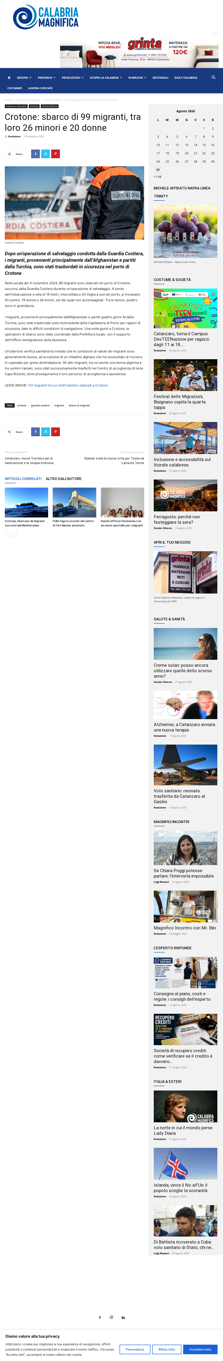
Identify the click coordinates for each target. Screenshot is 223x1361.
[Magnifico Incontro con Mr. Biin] (185, 906)
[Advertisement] (111, 1292)
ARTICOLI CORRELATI (23, 478)
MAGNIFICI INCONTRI (171, 822)
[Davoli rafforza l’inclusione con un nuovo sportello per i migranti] (122, 502)
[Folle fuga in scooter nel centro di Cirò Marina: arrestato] (74, 502)
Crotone (34, 106)
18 (167, 153)
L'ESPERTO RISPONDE (173, 948)
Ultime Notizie (49, 106)
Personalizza (135, 1349)
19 (177, 153)
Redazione (14, 136)
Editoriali (160, 78)
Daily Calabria (185, 78)
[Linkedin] (123, 1317)
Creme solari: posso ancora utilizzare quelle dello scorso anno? (183, 671)
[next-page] (14, 534)
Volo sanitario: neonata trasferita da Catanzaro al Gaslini (179, 796)
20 (186, 153)
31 (158, 170)
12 (177, 145)
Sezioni (22, 78)
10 (158, 145)
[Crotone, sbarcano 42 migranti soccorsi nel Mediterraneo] (26, 502)
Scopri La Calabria (104, 78)
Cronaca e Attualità (28, 100)
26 (177, 161)
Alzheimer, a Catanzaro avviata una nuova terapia (184, 727)
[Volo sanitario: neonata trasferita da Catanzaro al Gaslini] (185, 765)
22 (204, 153)
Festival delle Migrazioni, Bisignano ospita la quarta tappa (180, 402)
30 (213, 161)
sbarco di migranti (79, 405)
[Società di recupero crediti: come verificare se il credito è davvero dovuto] (185, 1029)
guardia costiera (40, 405)
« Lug (157, 176)
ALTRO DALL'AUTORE (64, 478)
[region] (111, 1345)
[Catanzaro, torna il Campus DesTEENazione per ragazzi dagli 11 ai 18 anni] (185, 308)
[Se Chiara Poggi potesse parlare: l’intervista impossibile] (185, 848)
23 (213, 153)
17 (158, 153)
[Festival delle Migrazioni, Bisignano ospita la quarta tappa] (185, 375)
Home (8, 100)
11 (167, 145)
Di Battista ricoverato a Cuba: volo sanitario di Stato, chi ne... (184, 1244)
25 (167, 161)
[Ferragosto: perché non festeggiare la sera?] (185, 495)
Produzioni (71, 78)
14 (195, 145)
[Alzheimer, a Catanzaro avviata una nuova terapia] (185, 705)
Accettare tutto (200, 1349)
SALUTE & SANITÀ (169, 619)
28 (195, 161)
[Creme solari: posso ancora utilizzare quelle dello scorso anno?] (185, 644)
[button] (213, 78)
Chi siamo (14, 88)
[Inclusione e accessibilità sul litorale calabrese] (185, 438)
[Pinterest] (55, 154)
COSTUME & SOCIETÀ (172, 279)
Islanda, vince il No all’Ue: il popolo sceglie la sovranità (181, 1187)
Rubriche (135, 78)
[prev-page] (7, 534)
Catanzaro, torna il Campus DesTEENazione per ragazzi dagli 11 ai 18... (181, 339)
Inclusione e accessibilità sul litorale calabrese (182, 462)
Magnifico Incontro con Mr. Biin (185, 928)
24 (158, 161)
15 (204, 145)
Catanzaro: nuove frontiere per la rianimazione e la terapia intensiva (29, 460)
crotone (21, 405)
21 (195, 153)
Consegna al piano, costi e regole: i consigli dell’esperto (182, 996)
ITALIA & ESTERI (167, 1081)
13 (186, 145)
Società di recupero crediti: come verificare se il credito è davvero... (183, 1056)
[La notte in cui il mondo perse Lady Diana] (185, 1106)
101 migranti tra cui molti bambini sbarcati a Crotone (68, 385)
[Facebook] (35, 154)
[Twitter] (45, 154)
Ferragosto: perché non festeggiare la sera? (177, 519)
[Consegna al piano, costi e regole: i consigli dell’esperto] (185, 972)
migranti (59, 405)
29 (204, 161)
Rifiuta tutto (167, 1349)
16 (213, 145)
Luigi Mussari (161, 881)
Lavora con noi (40, 88)
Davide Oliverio (163, 528)
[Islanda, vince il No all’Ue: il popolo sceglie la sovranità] (185, 1164)
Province (45, 78)
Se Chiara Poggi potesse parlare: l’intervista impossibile (184, 873)
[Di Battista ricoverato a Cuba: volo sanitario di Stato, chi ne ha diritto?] (185, 1221)
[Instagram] (111, 1317)
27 (186, 161)
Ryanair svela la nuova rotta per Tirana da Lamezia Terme (114, 460)
